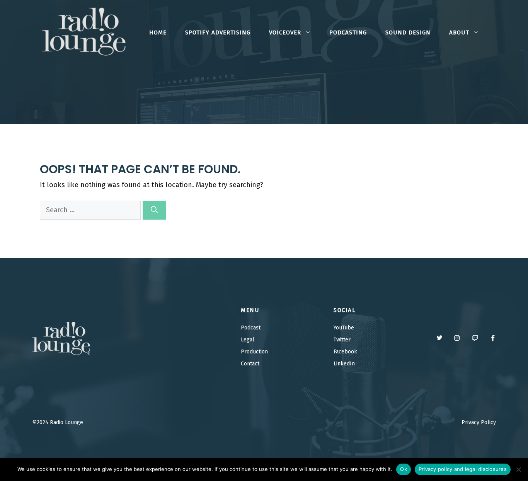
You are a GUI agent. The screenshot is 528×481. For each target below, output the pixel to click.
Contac (249, 363)
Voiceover (285, 32)
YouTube (344, 327)
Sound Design (408, 32)
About (459, 32)
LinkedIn (344, 363)
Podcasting (348, 32)
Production (254, 351)
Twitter (342, 339)
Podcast (251, 327)
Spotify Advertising (217, 32)
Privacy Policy (479, 422)
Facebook (345, 351)
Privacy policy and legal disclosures (463, 469)
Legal (247, 339)
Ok (403, 469)
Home (158, 32)
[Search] (154, 210)
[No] (518, 469)
